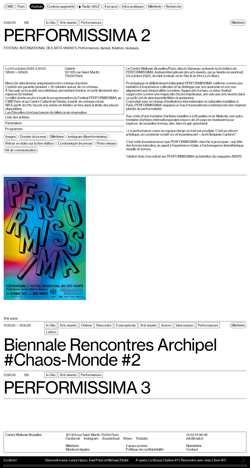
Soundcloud (111, 438)
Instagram (91, 438)
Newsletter (194, 446)
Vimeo (127, 438)
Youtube (142, 438)
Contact (192, 449)
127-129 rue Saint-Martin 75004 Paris (92, 435)
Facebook (73, 438)
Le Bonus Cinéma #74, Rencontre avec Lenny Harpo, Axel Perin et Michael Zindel (68, 460)
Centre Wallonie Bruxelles (23, 435)
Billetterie (72, 446)
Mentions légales (78, 449)
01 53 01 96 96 (197, 435)
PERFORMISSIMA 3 (77, 387)
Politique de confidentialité (145, 449)
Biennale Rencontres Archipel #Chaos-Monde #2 (110, 352)
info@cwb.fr (195, 438)
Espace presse (136, 446)
